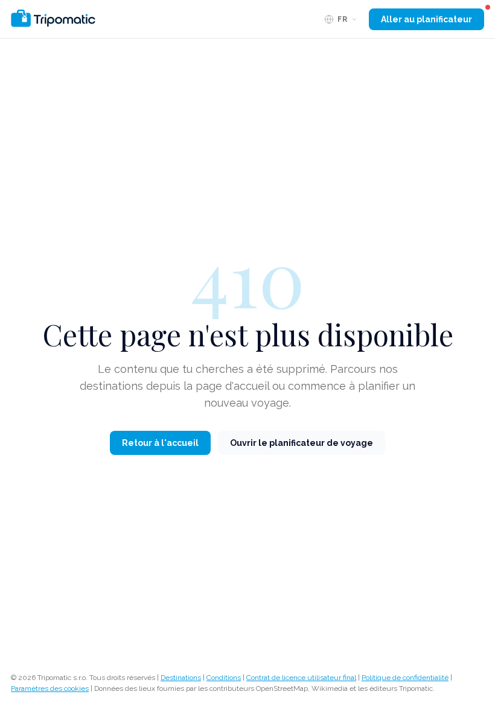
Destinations (181, 677)
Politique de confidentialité (405, 677)
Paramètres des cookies (50, 688)
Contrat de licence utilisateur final (301, 677)
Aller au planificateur (426, 19)
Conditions (223, 677)
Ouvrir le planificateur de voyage (301, 443)
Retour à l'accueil (160, 443)
